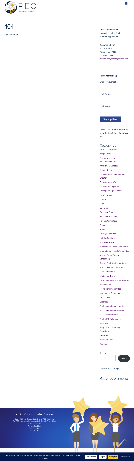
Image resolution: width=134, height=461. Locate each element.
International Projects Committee (114, 251)
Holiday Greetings (108, 238)
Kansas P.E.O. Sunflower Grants (113, 263)
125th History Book (108, 149)
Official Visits (105, 297)
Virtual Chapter (106, 339)
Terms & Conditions (34, 426)
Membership (105, 284)
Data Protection (34, 428)
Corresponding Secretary (110, 190)
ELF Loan (104, 207)
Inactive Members (108, 242)
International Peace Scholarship (114, 246)
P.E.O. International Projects (112, 306)
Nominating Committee (110, 293)
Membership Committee (110, 288)
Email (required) (108, 81)
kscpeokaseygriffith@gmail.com (114, 58)
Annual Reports (106, 170)
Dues (102, 203)
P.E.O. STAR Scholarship (110, 319)
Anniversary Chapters (109, 165)
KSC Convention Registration (112, 267)
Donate (103, 199)
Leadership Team (107, 276)
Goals (102, 229)
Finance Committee (108, 220)
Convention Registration (110, 186)
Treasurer (104, 335)
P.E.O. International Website (112, 310)
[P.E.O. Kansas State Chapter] (20, 13)
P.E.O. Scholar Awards (109, 314)
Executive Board (107, 212)
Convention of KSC (108, 182)
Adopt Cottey (105, 153)
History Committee (108, 233)
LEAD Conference (107, 271)
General (103, 225)
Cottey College (106, 195)
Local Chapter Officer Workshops (114, 280)
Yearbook (104, 344)
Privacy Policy (34, 430)
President (104, 323)
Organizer (104, 301)
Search (103, 353)
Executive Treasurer (108, 216)
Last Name (105, 106)
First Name (105, 93)
